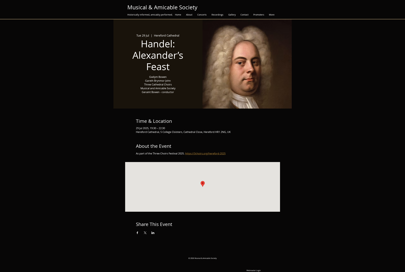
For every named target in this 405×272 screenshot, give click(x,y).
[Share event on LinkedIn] (152, 232)
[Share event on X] (145, 232)
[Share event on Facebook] (137, 232)
